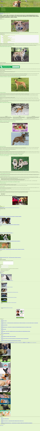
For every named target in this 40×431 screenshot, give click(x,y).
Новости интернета (3, 10)
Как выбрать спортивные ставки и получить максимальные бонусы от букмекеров (8, 297)
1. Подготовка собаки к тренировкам (6, 39)
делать (2, 342)
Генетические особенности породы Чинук (7, 38)
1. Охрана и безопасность (5, 41)
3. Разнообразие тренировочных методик (7, 40)
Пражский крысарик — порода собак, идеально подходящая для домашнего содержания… (11, 216)
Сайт (0, 267)
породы (16, 342)
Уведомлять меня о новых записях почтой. (5, 270)
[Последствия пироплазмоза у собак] (5, 355)
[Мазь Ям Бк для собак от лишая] (5, 367)
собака (25, 342)
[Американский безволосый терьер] (5, 373)
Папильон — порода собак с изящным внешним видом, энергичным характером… (10, 224)
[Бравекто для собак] (5, 379)
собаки (29, 342)
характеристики (34, 342)
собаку (30, 342)
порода (13, 342)
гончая (1, 342)
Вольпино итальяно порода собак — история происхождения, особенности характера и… (10, 257)
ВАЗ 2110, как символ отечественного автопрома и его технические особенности (8, 302)
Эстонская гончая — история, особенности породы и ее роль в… (7, 280)
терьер (31, 342)
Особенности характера (5, 36)
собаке (26, 342)
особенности (10, 342)
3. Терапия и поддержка (5, 42)
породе (14, 342)
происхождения (20, 342)
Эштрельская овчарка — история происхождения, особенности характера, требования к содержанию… (12, 249)
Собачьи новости (3, 9)
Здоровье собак (3, 8)
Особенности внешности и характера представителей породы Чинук (8, 35)
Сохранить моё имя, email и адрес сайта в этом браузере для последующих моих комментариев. (9, 268)
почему (17, 342)
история (6, 342)
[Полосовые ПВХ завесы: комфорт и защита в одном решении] (4, 286)
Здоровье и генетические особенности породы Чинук (7, 37)
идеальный (4, 342)
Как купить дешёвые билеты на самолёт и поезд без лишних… (7, 307)
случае (22, 342)
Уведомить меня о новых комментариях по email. (5, 269)
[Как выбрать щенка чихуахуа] (5, 416)
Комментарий (1, 264)
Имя (0, 265)
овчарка (8, 342)
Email (0, 266)
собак (24, 342)
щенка (35, 342)
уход (32, 342)
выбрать (0, 342)
